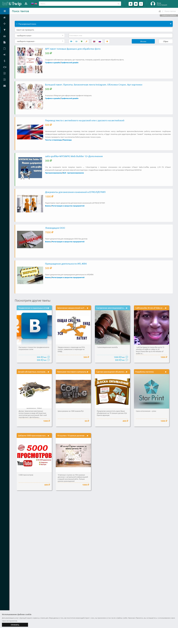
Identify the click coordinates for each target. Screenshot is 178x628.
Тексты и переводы (53, 140)
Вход (159, 3)
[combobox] (40, 35)
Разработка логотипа (144, 371)
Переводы (67, 140)
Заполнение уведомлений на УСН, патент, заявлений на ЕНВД (84, 307)
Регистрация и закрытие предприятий (68, 206)
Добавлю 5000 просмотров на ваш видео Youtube (39, 435)
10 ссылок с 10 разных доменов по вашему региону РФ (81, 435)
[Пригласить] (26, 3)
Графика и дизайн (52, 62)
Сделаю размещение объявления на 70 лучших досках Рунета (123, 371)
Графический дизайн (69, 62)
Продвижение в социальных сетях (33, 307)
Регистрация (162, 5)
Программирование (53, 173)
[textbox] (75, 35)
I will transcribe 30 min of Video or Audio (151, 307)
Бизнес (48, 206)
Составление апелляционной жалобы (112, 307)
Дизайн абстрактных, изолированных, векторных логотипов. (44, 371)
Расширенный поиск (27, 24)
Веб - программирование (73, 173)
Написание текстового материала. (71, 371)
